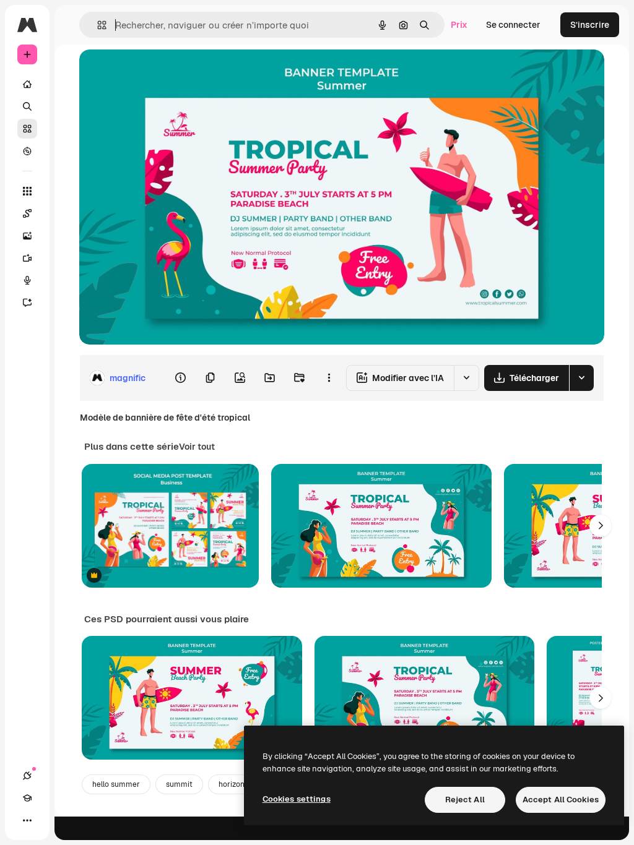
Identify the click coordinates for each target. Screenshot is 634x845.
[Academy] (27, 798)
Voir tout (197, 446)
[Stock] (27, 129)
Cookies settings (297, 799)
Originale (161, 73)
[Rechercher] (27, 106)
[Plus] (27, 820)
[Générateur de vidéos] (27, 258)
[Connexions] (27, 776)
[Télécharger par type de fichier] (581, 378)
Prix (459, 24)
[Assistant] (27, 302)
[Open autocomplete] (97, 25)
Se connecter (513, 24)
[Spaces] (27, 213)
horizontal (236, 784)
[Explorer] (27, 151)
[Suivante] (600, 526)
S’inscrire (589, 24)
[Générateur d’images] (27, 236)
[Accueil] (27, 84)
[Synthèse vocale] (27, 280)
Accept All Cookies (561, 799)
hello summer (116, 784)
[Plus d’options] (328, 378)
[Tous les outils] (27, 191)
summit (179, 784)
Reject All (465, 799)
